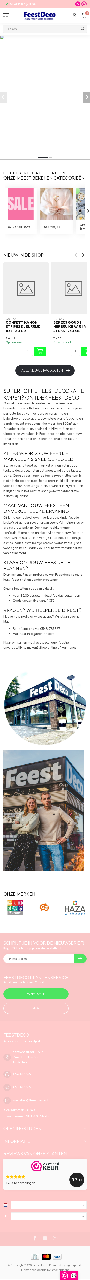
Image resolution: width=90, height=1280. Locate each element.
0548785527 (22, 1074)
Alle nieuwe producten (42, 370)
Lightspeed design (33, 1270)
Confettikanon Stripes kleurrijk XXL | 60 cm (23, 326)
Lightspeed (73, 1265)
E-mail (36, 1008)
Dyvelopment (60, 1270)
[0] (84, 15)
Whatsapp (36, 994)
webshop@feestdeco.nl (30, 1100)
